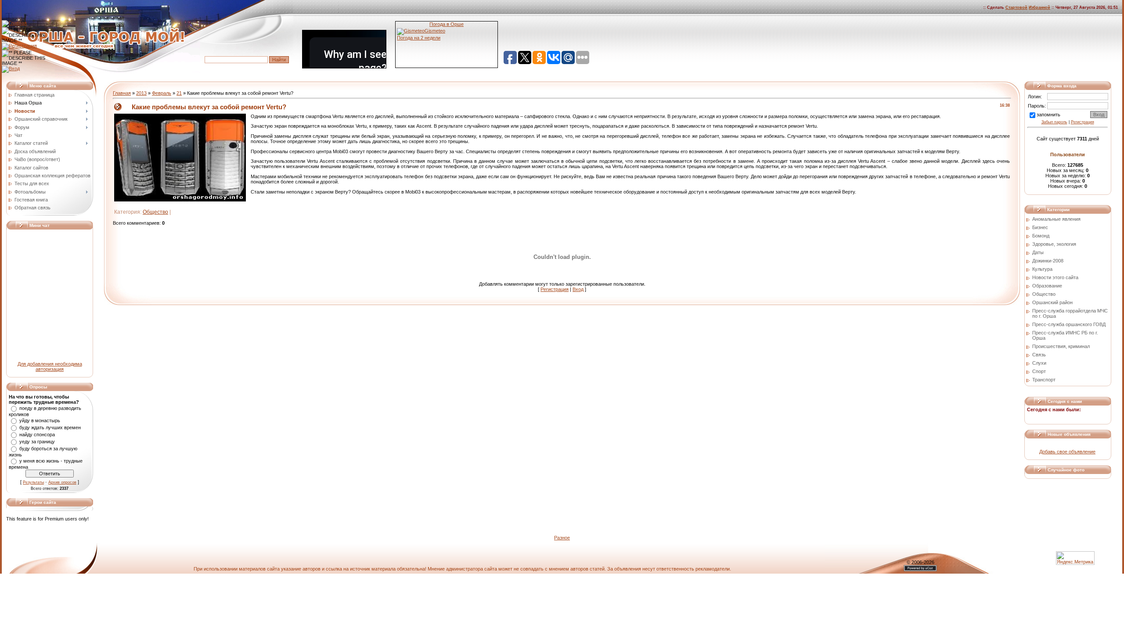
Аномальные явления (1056, 219)
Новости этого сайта (1055, 277)
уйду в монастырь (39, 420)
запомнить (1048, 114)
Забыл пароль (1054, 122)
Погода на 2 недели (418, 37)
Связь (1039, 354)
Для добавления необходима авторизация (50, 366)
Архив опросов (62, 482)
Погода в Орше (446, 24)
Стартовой (1016, 7)
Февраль (161, 93)
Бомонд (1040, 235)
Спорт (1039, 371)
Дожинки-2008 (1047, 260)
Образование (1047, 285)
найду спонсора (37, 434)
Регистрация (554, 289)
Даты (1038, 252)
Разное (562, 537)
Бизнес (1040, 227)
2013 (141, 93)
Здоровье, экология (1054, 244)
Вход (578, 289)
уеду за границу (37, 441)
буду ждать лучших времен (50, 427)
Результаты (33, 482)
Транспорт (1044, 379)
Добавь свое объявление (1067, 451)
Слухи (1039, 363)
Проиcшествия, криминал (1061, 346)
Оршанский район (1052, 302)
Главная (122, 93)
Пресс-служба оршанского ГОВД (1069, 324)
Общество (155, 212)
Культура (1042, 269)
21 (179, 93)
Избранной (1039, 7)
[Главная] (14, 22)
